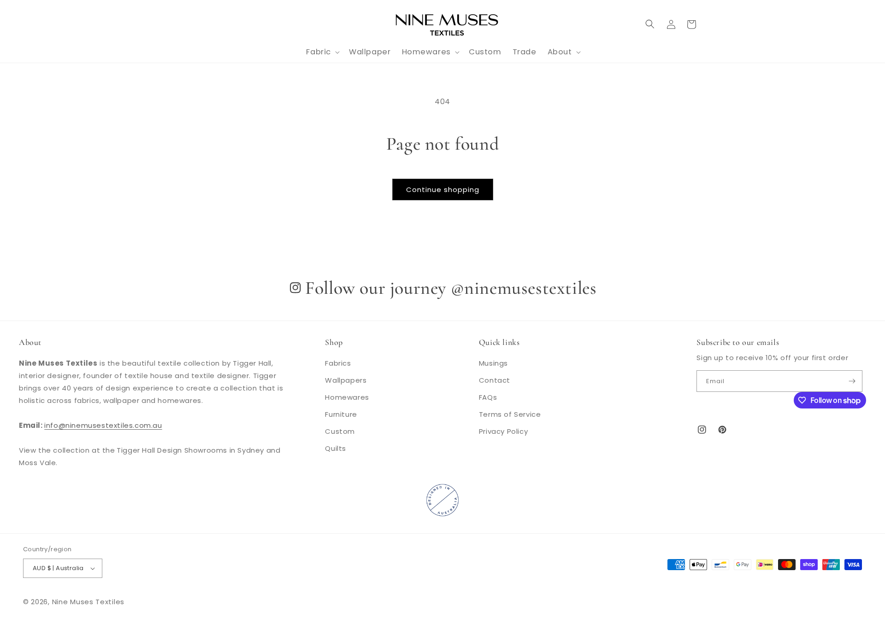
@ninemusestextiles (524, 288)
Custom (340, 431)
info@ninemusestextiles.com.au (103, 425)
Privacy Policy (503, 431)
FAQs (488, 397)
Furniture (341, 414)
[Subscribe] (852, 381)
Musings (493, 363)
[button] (650, 24)
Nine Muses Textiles (88, 602)
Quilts (335, 448)
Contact (494, 380)
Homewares (347, 397)
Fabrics (338, 363)
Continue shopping (442, 189)
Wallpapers (345, 380)
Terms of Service (510, 414)
